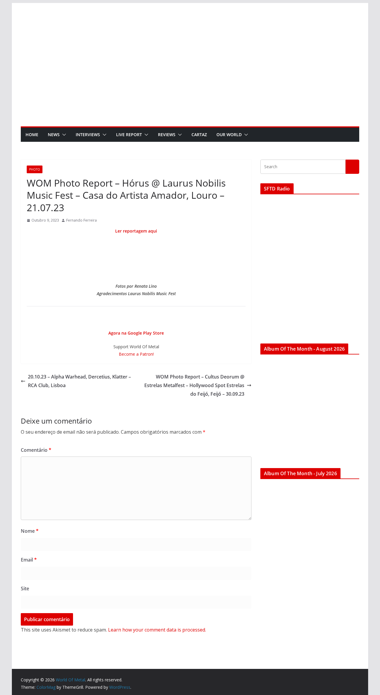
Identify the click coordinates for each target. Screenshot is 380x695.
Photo (34, 169)
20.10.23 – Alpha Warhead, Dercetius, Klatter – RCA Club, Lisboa (79, 381)
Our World (229, 134)
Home (32, 134)
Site (25, 588)
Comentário (36, 450)
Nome (30, 531)
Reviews (166, 134)
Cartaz (199, 134)
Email (29, 559)
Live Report (129, 134)
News (54, 134)
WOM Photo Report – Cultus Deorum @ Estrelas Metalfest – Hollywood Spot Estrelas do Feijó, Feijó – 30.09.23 (194, 385)
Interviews (88, 134)
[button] (63, 135)
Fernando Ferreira (81, 220)
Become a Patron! (136, 354)
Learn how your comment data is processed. (157, 629)
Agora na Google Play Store (136, 333)
